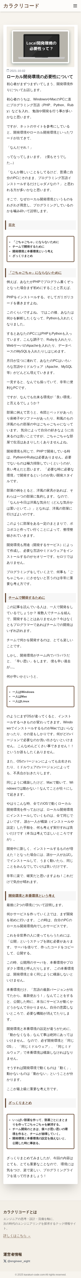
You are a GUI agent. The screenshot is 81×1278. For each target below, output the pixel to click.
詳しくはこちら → (17, 1235)
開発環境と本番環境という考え (32, 895)
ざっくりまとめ (20, 1103)
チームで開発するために (27, 597)
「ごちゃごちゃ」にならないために (35, 272)
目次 (12, 225)
